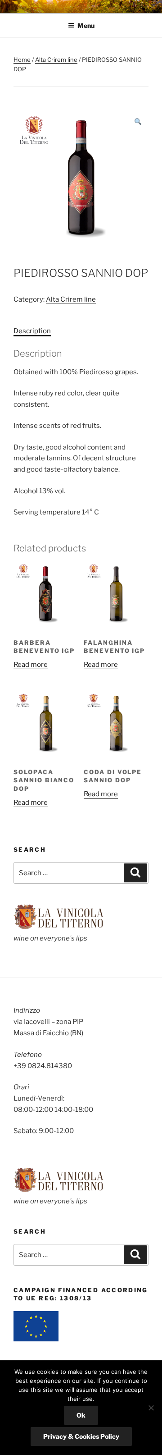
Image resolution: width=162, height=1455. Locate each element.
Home (22, 59)
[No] (150, 1407)
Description (32, 331)
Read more (31, 665)
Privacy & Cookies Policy (81, 1436)
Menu (85, 25)
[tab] (32, 331)
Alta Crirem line (56, 59)
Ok (81, 1415)
